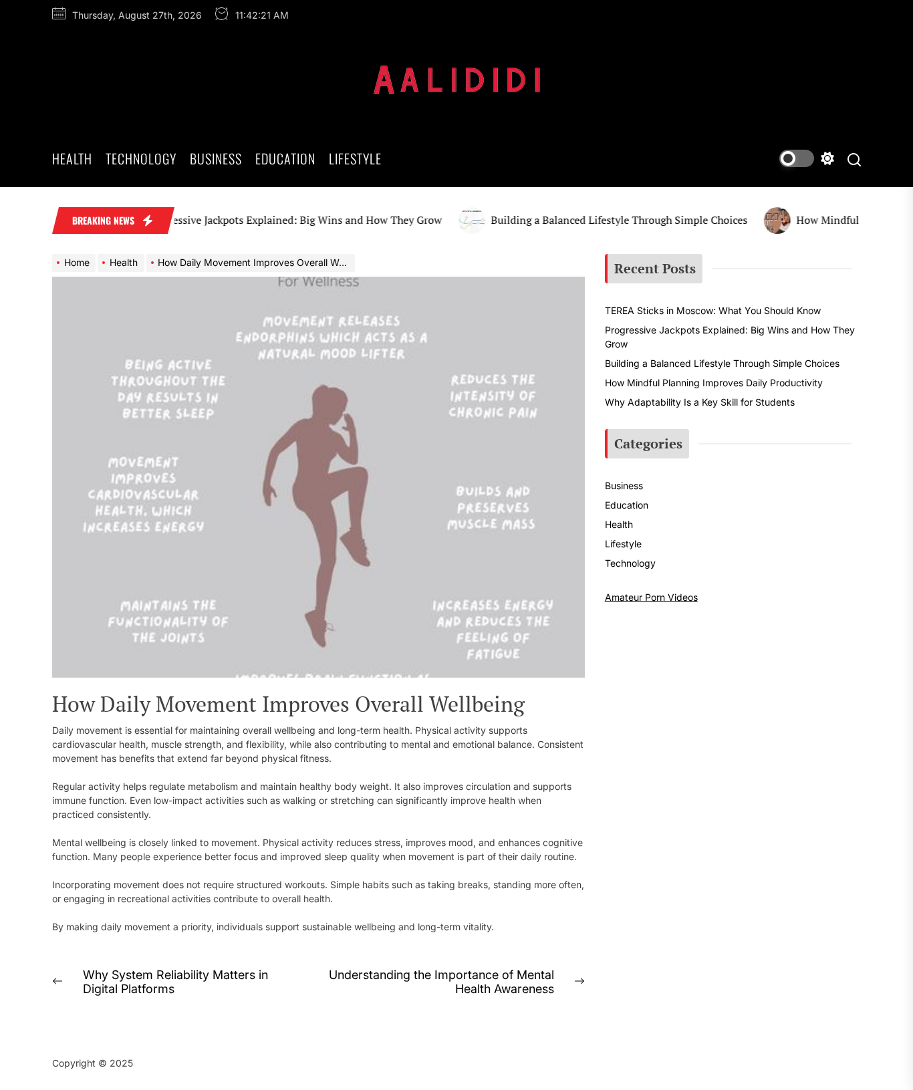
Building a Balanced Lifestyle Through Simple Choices (603, 220)
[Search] (854, 158)
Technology (141, 158)
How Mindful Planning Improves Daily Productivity (714, 382)
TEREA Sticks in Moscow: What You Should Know (713, 310)
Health (72, 158)
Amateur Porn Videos (651, 597)
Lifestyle (355, 158)
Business (216, 158)
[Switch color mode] (806, 158)
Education (285, 158)
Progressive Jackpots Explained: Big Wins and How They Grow (278, 220)
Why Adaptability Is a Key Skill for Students (700, 402)
